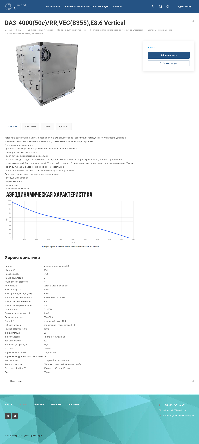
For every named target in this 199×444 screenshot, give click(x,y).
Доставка (63, 126)
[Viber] (8, 416)
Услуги (8, 404)
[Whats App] (15, 416)
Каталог (23, 404)
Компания (56, 404)
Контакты (73, 404)
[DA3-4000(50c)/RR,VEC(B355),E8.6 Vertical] (47, 74)
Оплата (47, 126)
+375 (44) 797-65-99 (174, 404)
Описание (12, 126)
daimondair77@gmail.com (175, 410)
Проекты (39, 404)
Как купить (30, 126)
